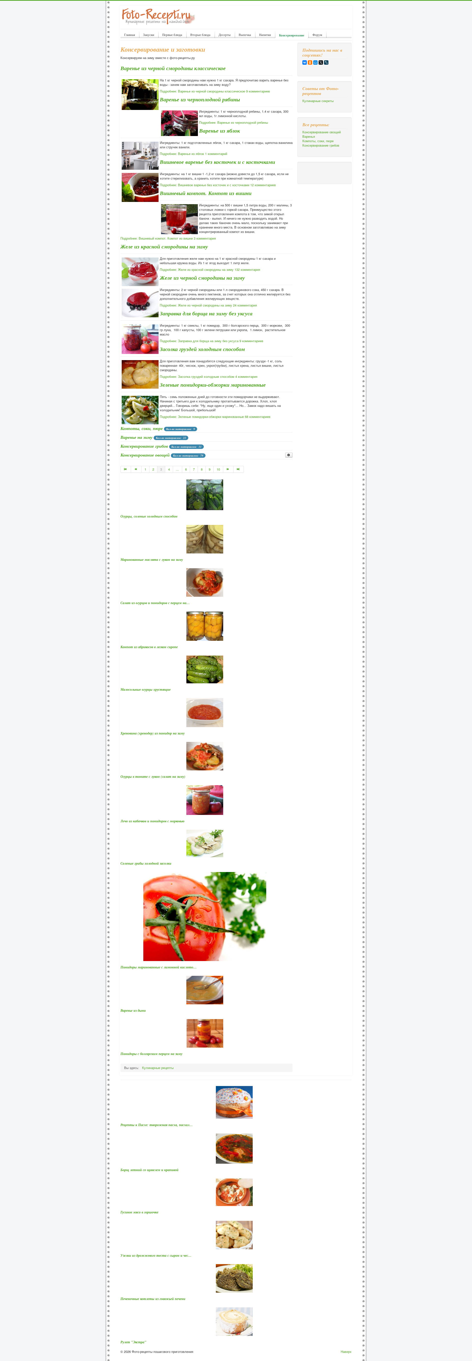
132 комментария (247, 269)
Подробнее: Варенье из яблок (182, 153)
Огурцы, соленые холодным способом (148, 516)
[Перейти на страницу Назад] (136, 469)
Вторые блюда (200, 34)
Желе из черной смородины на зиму (202, 277)
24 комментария (245, 305)
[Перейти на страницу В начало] (125, 469)
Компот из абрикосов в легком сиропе (149, 646)
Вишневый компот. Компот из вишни (205, 193)
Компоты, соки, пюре (141, 428)
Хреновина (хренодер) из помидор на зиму (152, 733)
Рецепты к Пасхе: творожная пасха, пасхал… (156, 1124)
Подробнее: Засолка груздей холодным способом (197, 376)
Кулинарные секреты (318, 101)
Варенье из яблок (219, 130)
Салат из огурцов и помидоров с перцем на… (155, 602)
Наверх (346, 1351)
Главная (129, 34)
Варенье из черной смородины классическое (173, 68)
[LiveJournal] (326, 62)
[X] (321, 62)
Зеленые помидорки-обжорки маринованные (213, 384)
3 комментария (205, 238)
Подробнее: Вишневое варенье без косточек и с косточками (204, 185)
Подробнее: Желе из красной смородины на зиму (197, 269)
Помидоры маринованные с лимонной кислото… (158, 967)
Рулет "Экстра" (133, 1342)
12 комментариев (263, 185)
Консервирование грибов (144, 446)
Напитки (265, 34)
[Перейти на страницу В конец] (239, 469)
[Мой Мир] (315, 62)
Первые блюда (172, 34)
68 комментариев (257, 416)
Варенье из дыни (133, 1010)
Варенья (308, 136)
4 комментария (246, 376)
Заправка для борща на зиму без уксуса (206, 313)
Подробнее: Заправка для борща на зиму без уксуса (199, 340)
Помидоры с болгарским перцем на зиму (151, 1053)
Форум (317, 34)
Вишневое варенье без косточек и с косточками (217, 162)
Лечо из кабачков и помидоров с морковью (152, 821)
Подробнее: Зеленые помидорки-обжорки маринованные (202, 416)
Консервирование (291, 35)
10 (218, 469)
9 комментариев (258, 91)
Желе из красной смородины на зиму (164, 246)
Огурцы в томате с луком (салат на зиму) (152, 776)
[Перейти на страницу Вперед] (228, 469)
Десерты (225, 34)
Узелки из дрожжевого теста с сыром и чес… (156, 1255)
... (177, 469)
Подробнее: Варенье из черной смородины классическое (202, 91)
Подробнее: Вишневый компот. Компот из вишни (156, 238)
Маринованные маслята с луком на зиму (151, 559)
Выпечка (245, 34)
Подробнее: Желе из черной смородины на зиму (196, 305)
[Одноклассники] (310, 62)
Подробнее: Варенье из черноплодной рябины (233, 122)
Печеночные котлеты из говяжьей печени (152, 1298)
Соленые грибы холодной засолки (145, 863)
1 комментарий (216, 153)
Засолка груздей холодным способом (202, 349)
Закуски (148, 34)
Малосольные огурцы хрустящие (145, 689)
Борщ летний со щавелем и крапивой (149, 1169)
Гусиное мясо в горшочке (139, 1212)
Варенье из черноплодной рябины (200, 99)
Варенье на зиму (136, 437)
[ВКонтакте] (304, 62)
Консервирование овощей (145, 455)
